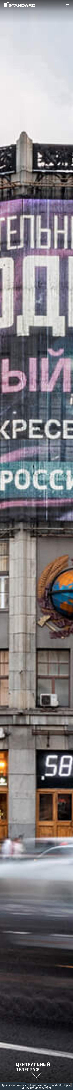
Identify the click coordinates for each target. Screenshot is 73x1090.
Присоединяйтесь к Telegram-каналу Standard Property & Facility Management (36, 1086)
